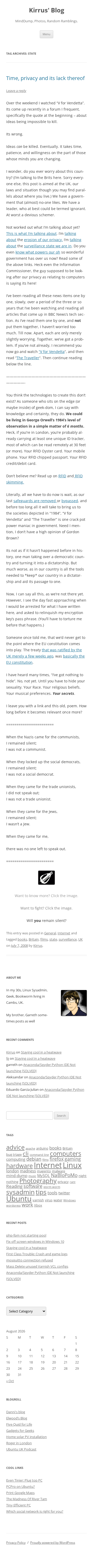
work (27, 1204)
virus (48, 1200)
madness (28, 1170)
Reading (14, 1186)
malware (58, 1171)
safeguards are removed (35, 500)
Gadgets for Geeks (20, 1430)
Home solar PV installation (26, 1436)
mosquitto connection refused (29, 1260)
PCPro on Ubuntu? (20, 1486)
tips (41, 1191)
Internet (64, 933)
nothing (12, 1181)
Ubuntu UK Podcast (21, 1449)
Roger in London (19, 1443)
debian (33, 1159)
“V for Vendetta (52, 351)
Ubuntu (19, 1198)
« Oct (10, 1380)
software (33, 1186)
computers (65, 1153)
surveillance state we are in (48, 245)
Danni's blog (15, 1412)
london (12, 1170)
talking (70, 233)
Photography (38, 1180)
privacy (63, 1181)
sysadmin (20, 1191)
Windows (69, 1200)
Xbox (38, 1205)
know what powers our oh (38, 252)
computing (15, 1159)
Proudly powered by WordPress (52, 1542)
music (32, 1176)
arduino (42, 1148)
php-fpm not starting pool (26, 1235)
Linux (72, 1165)
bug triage (14, 1154)
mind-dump (16, 1175)
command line (39, 1155)
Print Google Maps (20, 1492)
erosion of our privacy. (43, 239)
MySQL (43, 1175)
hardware (19, 1165)
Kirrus (37, 945)
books (22, 939)
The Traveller (28, 357)
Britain (34, 939)
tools (52, 1193)
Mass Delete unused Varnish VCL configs (37, 1266)
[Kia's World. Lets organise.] (46, 883)
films (44, 939)
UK (80, 939)
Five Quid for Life (19, 1424)
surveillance (68, 939)
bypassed (69, 500)
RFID (62, 475)
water (57, 1200)
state (53, 939)
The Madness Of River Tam (26, 1499)
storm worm (51, 1187)
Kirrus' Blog (46, 10)
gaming (73, 1159)
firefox (57, 1159)
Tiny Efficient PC (18, 1505)
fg (7, 1058)
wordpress (13, 1205)
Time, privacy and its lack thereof (45, 78)
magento (44, 1171)
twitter (64, 1192)
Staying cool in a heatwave (41, 1052)
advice (15, 1147)
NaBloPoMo (64, 1175)
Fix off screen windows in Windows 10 (35, 1241)
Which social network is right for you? (34, 1511)
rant (72, 1182)
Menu (46, 34)
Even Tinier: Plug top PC (24, 1480)
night (83, 1175)
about (11, 239)
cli (26, 1153)
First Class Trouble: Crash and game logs (36, 1254)
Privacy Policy (16, 1542)
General (50, 933)
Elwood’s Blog (16, 1418)
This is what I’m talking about (31, 233)
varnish (38, 1200)
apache (30, 1148)
